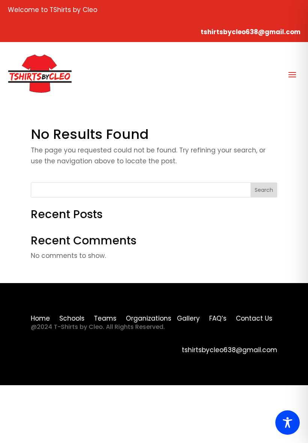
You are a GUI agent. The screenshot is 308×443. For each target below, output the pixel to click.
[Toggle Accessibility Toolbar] (287, 422)
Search (264, 190)
